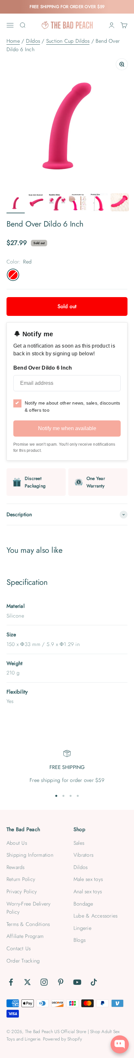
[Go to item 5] (99, 203)
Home (13, 41)
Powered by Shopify (62, 1039)
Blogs (80, 940)
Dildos (33, 41)
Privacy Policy (22, 891)
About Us (17, 843)
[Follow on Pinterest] (60, 982)
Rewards (16, 867)
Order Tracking (23, 960)
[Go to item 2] (36, 203)
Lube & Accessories (95, 915)
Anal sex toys (88, 891)
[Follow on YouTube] (77, 982)
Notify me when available (67, 428)
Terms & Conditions (28, 924)
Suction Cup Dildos (67, 41)
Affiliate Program (25, 936)
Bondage (83, 904)
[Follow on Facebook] (11, 982)
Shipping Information (30, 855)
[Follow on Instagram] (44, 982)
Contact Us (19, 948)
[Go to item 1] (16, 203)
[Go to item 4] (78, 203)
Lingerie (82, 928)
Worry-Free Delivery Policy (29, 908)
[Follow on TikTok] (93, 982)
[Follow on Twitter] (27, 982)
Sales (79, 843)
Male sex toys (88, 879)
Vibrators (83, 855)
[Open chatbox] (120, 1044)
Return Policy (21, 879)
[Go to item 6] (120, 203)
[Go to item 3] (57, 203)
